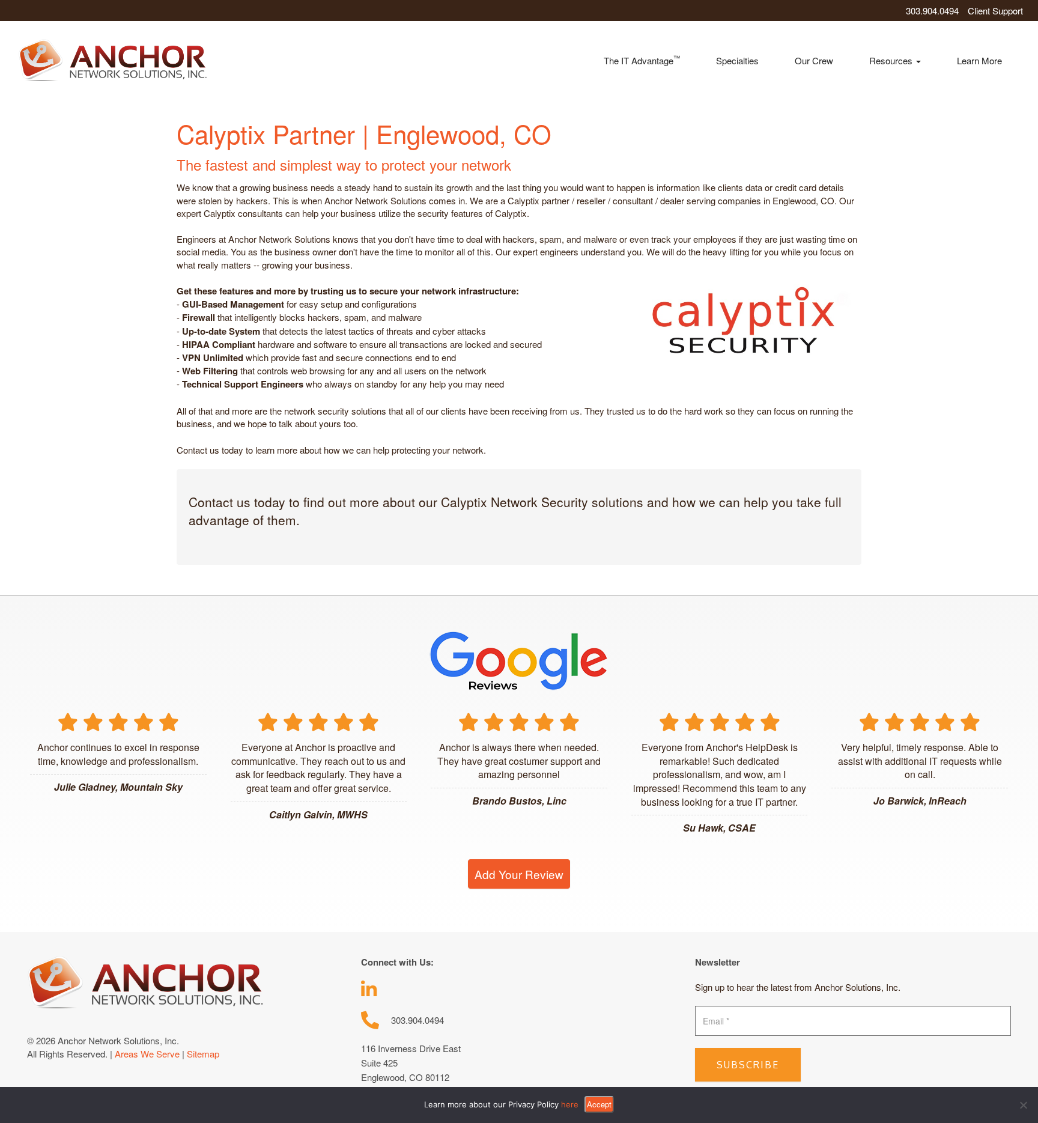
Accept (599, 1104)
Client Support (995, 10)
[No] (1023, 1105)
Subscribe (748, 1065)
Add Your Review (519, 874)
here (569, 1104)
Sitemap (203, 1053)
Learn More (979, 60)
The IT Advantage (642, 60)
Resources (892, 60)
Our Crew (814, 60)
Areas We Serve (147, 1053)
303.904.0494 (932, 10)
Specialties (737, 60)
